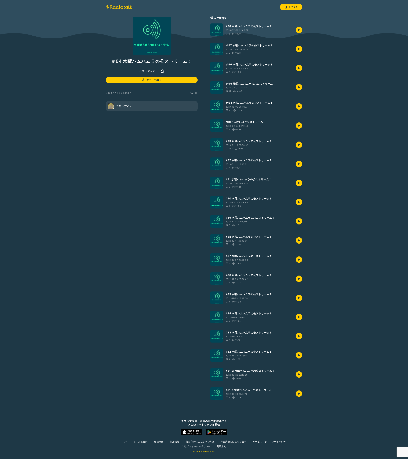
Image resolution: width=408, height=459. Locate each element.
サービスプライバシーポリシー (269, 441)
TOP (124, 441)
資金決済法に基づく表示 (233, 441)
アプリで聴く (154, 79)
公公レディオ (147, 71)
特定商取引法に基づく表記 (200, 441)
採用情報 (174, 441)
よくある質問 (141, 441)
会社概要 (159, 441)
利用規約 (221, 446)
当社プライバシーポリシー (196, 446)
